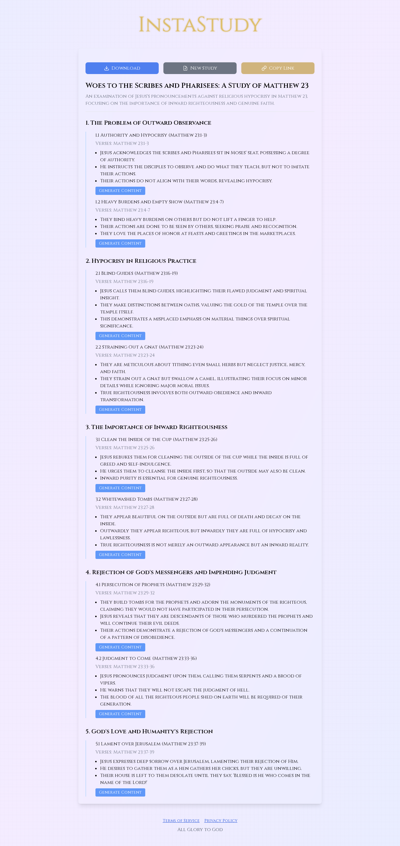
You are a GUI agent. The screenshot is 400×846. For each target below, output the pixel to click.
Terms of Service (181, 820)
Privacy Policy (220, 820)
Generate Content (120, 190)
